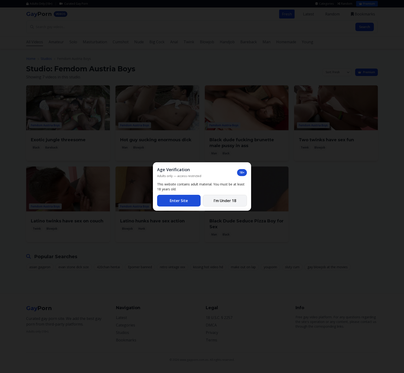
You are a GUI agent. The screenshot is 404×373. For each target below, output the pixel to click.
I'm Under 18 (225, 200)
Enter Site (179, 200)
